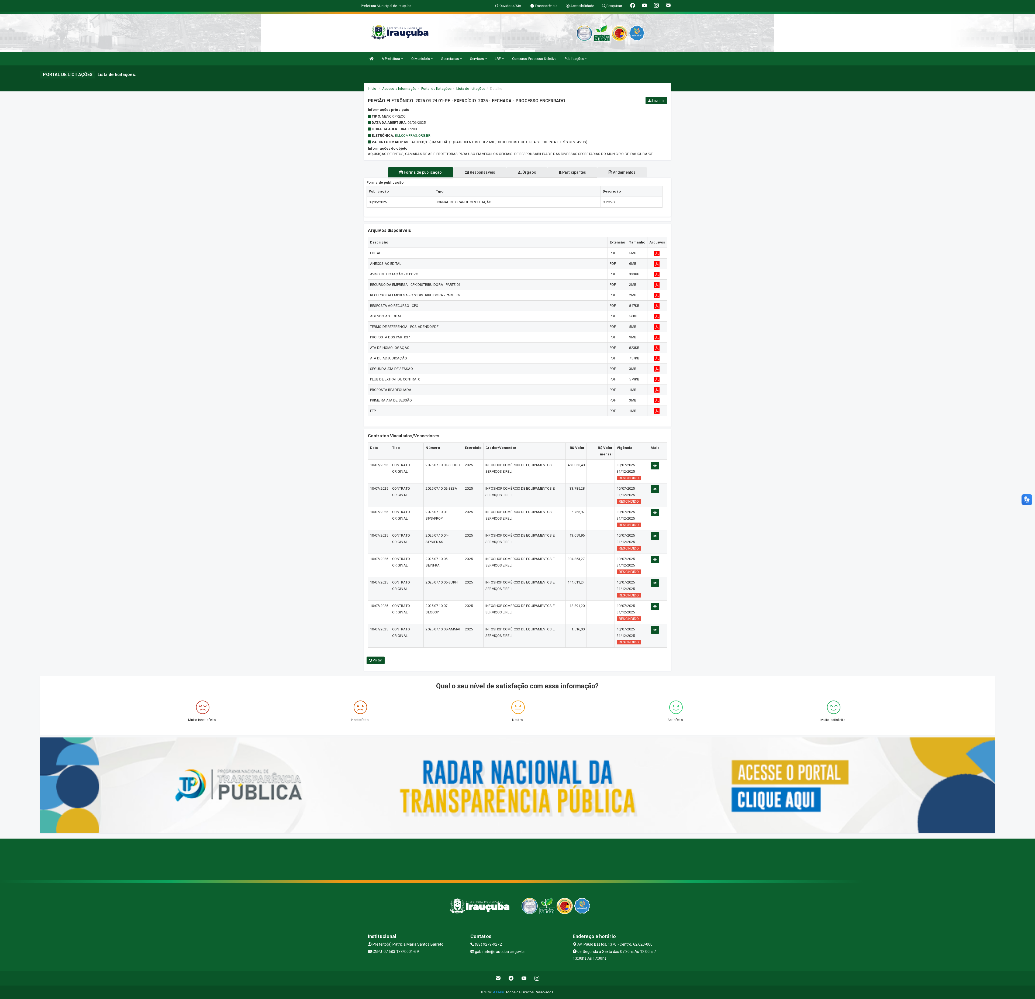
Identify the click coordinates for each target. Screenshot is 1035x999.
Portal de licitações (436, 89)
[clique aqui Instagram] (537, 978)
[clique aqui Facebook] (511, 978)
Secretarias (450, 59)
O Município (421, 59)
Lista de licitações (470, 89)
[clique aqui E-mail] (498, 978)
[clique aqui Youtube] (524, 978)
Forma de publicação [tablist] (422, 172)
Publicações (575, 59)
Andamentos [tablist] (624, 172)
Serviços (477, 59)
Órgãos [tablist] (529, 172)
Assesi (498, 992)
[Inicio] (371, 59)
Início (372, 89)
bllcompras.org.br (412, 135)
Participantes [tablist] (573, 172)
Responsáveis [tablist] (482, 172)
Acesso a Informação (399, 89)
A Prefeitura (391, 59)
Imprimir (657, 100)
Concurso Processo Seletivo (534, 59)
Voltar (377, 660)
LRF (498, 59)
